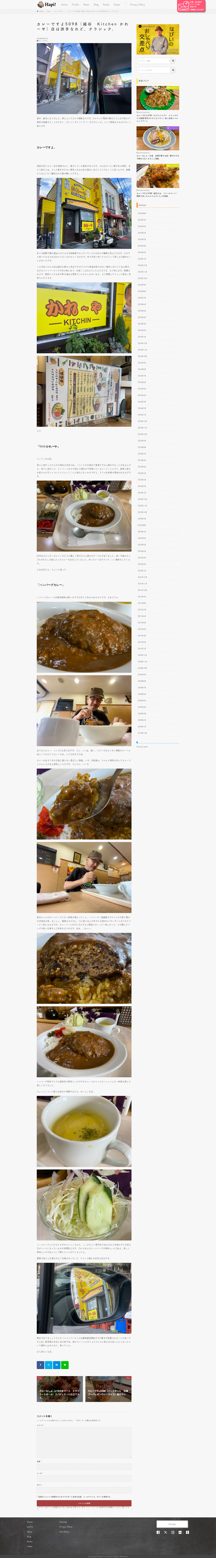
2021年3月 (142, 636)
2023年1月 (142, 493)
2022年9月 (142, 519)
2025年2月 (142, 330)
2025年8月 (142, 291)
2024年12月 (142, 343)
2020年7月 (142, 687)
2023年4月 (142, 473)
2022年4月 (142, 551)
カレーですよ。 (59, 11)
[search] (173, 61)
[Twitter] (48, 1365)
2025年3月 (142, 324)
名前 (39, 1461)
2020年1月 (142, 726)
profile (30, 1527)
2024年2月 (142, 408)
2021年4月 (142, 629)
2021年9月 (142, 597)
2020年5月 (142, 700)
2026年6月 (142, 226)
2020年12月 (142, 655)
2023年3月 (142, 480)
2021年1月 (142, 649)
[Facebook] (40, 1365)
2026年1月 (142, 259)
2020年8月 (142, 681)
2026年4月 (142, 239)
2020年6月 (142, 694)
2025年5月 (142, 311)
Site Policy (64, 1532)
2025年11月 (142, 272)
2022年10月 (142, 512)
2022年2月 (142, 564)
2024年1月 (142, 415)
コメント (40, 1425)
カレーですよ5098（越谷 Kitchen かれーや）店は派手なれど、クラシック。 (94, 11)
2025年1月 (142, 337)
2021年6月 (142, 616)
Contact (172, 1524)
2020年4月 (142, 707)
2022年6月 (142, 538)
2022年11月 (142, 506)
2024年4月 (142, 395)
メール (40, 1473)
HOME (41, 11)
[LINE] (65, 1365)
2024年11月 (142, 350)
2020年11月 (142, 662)
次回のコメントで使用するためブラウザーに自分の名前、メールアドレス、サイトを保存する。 (75, 1497)
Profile (75, 4)
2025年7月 (142, 298)
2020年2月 (142, 720)
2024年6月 (142, 382)
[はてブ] (56, 1365)
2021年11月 (142, 584)
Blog (96, 4)
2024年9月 (142, 363)
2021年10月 (142, 590)
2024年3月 (142, 402)
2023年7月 (142, 454)
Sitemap (63, 1522)
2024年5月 (142, 389)
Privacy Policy (137, 4)
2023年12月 (142, 421)
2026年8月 (142, 213)
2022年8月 (142, 525)
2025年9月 (142, 285)
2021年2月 (142, 642)
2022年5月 (142, 545)
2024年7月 (142, 376)
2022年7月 (142, 532)
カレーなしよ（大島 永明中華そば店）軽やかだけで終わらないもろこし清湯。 (157, 157)
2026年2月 (142, 252)
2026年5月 (142, 233)
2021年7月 (142, 610)
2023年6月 (142, 460)
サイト (39, 1485)
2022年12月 (142, 499)
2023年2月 (142, 486)
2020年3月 (142, 713)
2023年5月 (142, 467)
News (86, 4)
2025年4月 (142, 317)
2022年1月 (142, 571)
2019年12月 (142, 733)
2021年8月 (142, 603)
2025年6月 (142, 304)
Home (64, 4)
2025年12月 (142, 265)
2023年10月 (142, 434)
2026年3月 (142, 246)
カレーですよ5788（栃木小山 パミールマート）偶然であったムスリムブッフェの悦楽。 (157, 194)
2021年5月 (142, 623)
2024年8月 (142, 369)
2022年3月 (142, 558)
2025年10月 (142, 278)
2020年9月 (142, 674)
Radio (106, 4)
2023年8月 (142, 447)
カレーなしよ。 (173, 128)
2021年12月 (142, 577)
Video (117, 4)
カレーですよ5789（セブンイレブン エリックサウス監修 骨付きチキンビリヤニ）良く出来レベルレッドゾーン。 (157, 118)
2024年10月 (142, 356)
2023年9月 (142, 441)
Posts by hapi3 (142, 747)
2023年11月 (142, 428)
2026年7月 (142, 220)
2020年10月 (142, 668)
